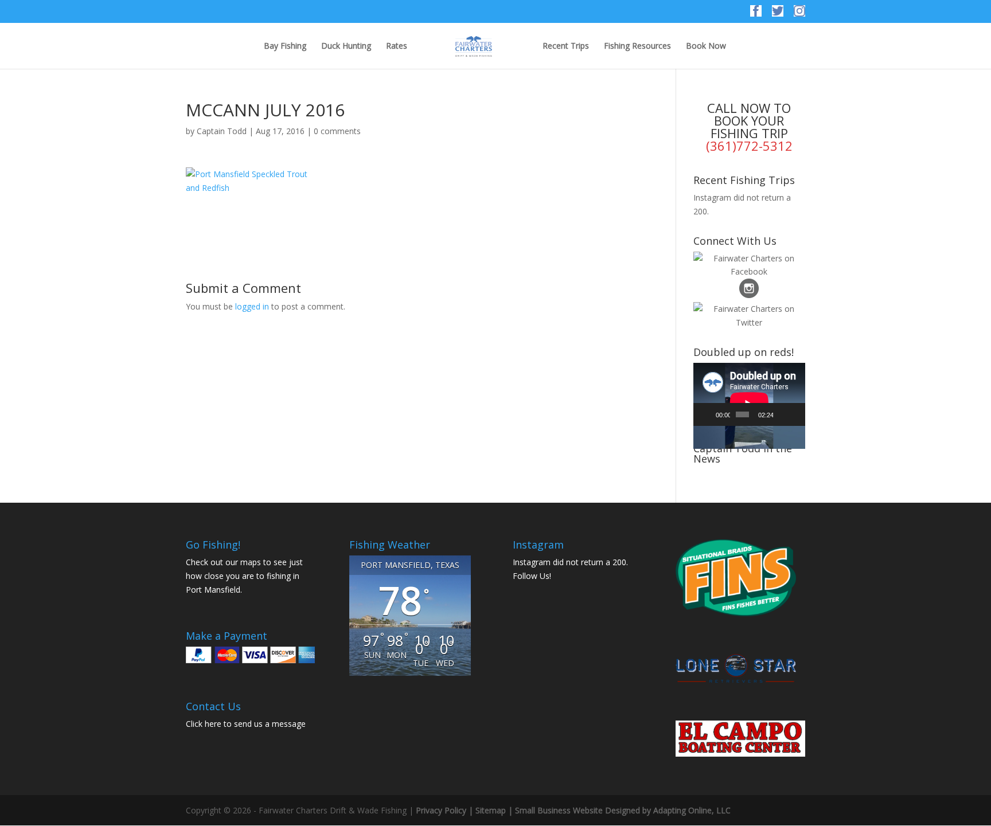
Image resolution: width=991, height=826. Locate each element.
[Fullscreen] (795, 414)
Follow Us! (532, 575)
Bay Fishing (285, 46)
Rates (396, 46)
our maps (243, 562)
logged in (252, 306)
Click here (203, 723)
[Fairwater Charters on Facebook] (756, 14)
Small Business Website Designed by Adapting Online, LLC (623, 810)
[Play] (708, 414)
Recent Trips (566, 46)
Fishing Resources (637, 46)
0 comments (337, 131)
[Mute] (782, 414)
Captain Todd (222, 131)
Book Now (706, 46)
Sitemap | (495, 810)
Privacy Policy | (445, 810)
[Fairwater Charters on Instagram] (799, 14)
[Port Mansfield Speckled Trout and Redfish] (250, 181)
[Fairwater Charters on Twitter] (777, 14)
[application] (749, 394)
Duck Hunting (346, 46)
